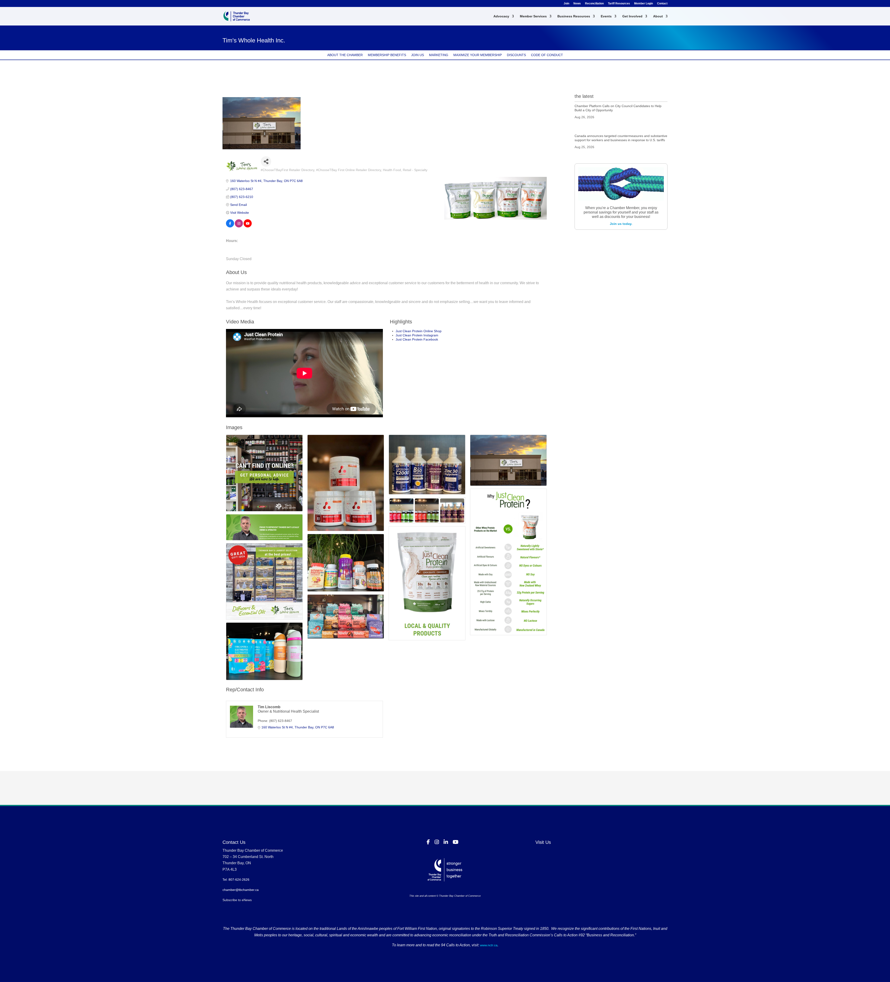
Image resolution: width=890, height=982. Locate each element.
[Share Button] (266, 161)
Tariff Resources (619, 3)
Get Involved (632, 16)
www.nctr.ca (488, 945)
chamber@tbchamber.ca (240, 890)
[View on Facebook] (230, 226)
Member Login (643, 3)
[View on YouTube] (248, 226)
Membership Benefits (387, 55)
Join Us (417, 55)
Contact (662, 3)
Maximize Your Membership (477, 55)
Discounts (516, 55)
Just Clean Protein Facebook (417, 339)
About (658, 16)
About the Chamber (345, 55)
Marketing (438, 55)
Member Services (533, 16)
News (577, 3)
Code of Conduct (547, 55)
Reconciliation (594, 3)
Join (566, 3)
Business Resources (573, 16)
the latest (584, 96)
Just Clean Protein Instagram (417, 335)
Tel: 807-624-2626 (235, 879)
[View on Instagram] (239, 226)
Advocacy (501, 16)
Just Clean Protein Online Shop (419, 331)
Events (606, 16)
